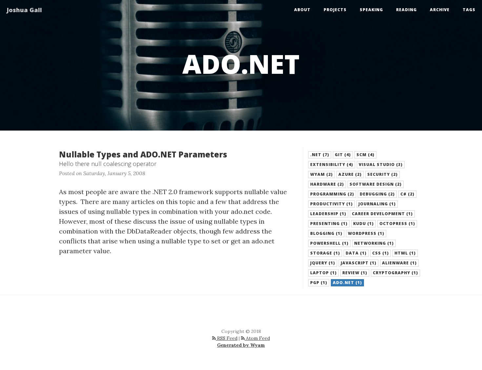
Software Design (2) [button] (376, 184)
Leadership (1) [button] (328, 213)
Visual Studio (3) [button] (381, 164)
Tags (469, 9)
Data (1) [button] (356, 253)
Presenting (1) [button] (329, 223)
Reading (406, 9)
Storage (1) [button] (325, 253)
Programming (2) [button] (332, 194)
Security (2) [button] (382, 174)
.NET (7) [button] (319, 154)
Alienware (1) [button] (399, 263)
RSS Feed (226, 338)
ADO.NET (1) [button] (347, 282)
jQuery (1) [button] (322, 263)
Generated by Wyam (241, 345)
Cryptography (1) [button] (395, 273)
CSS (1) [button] (380, 253)
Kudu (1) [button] (363, 223)
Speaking (371, 9)
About (302, 9)
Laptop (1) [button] (323, 273)
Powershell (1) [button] (329, 243)
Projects (335, 9)
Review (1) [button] (354, 273)
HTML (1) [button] (405, 253)
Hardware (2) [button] (327, 184)
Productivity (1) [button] (331, 204)
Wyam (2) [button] (321, 174)
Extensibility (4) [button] (331, 164)
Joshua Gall (24, 10)
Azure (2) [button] (350, 174)
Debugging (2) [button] (377, 194)
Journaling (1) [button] (377, 204)
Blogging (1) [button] (326, 233)
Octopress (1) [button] (397, 223)
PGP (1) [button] (318, 282)
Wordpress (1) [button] (366, 233)
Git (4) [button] (343, 154)
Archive (440, 9)
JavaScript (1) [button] (358, 263)
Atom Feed (257, 338)
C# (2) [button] (407, 194)
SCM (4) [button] (365, 154)
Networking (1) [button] (374, 243)
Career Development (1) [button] (382, 213)
